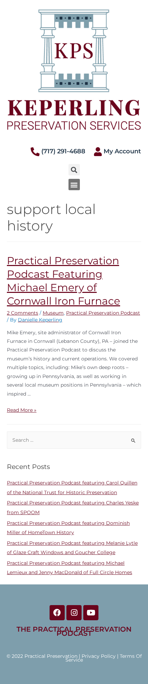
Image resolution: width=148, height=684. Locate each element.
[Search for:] (74, 440)
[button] (74, 184)
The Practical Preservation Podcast (74, 631)
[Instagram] (74, 612)
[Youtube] (90, 612)
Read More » (21, 410)
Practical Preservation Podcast (103, 313)
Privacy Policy (99, 656)
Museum (53, 313)
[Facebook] (57, 612)
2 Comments (22, 313)
